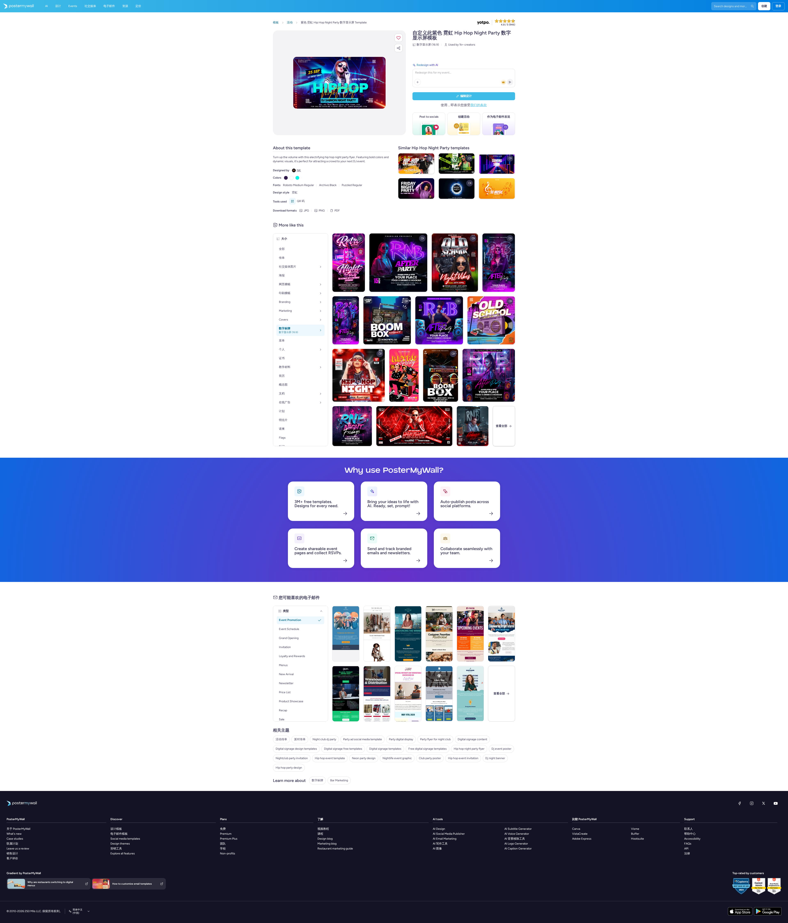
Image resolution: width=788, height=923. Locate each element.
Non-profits (227, 853)
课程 (320, 834)
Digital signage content (472, 739)
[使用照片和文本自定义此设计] (339, 83)
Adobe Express (581, 838)
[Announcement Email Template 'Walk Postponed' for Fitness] (345, 634)
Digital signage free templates (343, 749)
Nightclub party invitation (292, 758)
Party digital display (401, 739)
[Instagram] (752, 803)
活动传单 (281, 739)
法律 (687, 853)
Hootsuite (637, 838)
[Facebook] (739, 803)
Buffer (635, 834)
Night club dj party (324, 739)
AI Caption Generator (518, 848)
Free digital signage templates (427, 749)
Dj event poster (501, 749)
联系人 (688, 829)
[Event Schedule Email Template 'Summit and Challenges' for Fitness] (470, 634)
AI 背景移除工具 (514, 838)
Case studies (15, 838)
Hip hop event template (330, 758)
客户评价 (12, 858)
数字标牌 (317, 780)
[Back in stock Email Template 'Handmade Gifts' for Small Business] (439, 634)
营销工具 (116, 848)
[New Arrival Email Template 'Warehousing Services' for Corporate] (377, 694)
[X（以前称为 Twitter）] (763, 803)
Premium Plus (228, 838)
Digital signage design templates (296, 749)
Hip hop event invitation (463, 758)
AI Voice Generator (516, 834)
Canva (576, 829)
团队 (223, 843)
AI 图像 (437, 848)
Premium (225, 834)
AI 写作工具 (440, 843)
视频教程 (323, 829)
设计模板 (116, 829)
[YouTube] (776, 803)
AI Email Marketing (444, 838)
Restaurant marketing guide (335, 848)
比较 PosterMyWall (584, 819)
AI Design (439, 829)
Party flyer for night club (435, 739)
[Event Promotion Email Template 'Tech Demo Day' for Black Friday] (345, 694)
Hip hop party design (289, 767)
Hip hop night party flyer (469, 749)
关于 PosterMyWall (18, 829)
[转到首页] (17, 6)
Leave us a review (18, 848)
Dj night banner (495, 758)
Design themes (120, 843)
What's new (14, 834)
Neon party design (364, 758)
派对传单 (300, 739)
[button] (398, 38)
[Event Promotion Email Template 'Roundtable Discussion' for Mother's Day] (408, 694)
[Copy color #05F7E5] (297, 178)
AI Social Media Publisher (449, 834)
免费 (223, 829)
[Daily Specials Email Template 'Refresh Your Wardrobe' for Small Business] (377, 634)
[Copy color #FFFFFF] (292, 178)
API (686, 848)
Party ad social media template (362, 739)
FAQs (687, 843)
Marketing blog (327, 843)
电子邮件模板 (119, 834)
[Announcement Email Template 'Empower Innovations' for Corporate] (470, 694)
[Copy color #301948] (286, 178)
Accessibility (692, 838)
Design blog (325, 838)
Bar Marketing (339, 780)
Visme (635, 829)
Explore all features (122, 853)
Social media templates (125, 838)
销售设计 (12, 853)
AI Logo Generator (516, 843)
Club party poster (430, 758)
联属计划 (12, 843)
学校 (223, 848)
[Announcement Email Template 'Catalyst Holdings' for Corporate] (408, 634)
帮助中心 (690, 834)
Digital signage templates (385, 749)
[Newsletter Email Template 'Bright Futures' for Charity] (501, 634)
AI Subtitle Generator (518, 829)
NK (299, 170)
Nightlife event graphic (397, 758)
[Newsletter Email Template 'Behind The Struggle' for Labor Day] (439, 694)
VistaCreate (580, 834)
